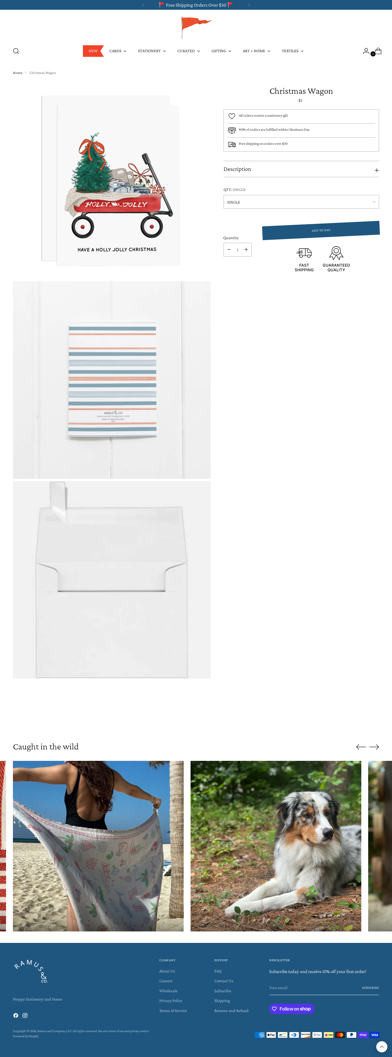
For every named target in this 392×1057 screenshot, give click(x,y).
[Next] (249, 5)
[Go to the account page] (364, 51)
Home (17, 73)
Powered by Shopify (25, 1036)
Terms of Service (173, 1010)
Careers (165, 980)
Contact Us (223, 980)
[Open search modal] (16, 51)
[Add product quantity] (246, 249)
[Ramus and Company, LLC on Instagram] (25, 1016)
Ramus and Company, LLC (55, 1031)
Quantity (231, 237)
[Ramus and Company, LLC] (196, 27)
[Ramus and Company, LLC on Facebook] (16, 1016)
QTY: (235, 189)
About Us (167, 971)
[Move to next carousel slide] (374, 719)
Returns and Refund (231, 1010)
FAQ (218, 971)
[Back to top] (381, 1046)
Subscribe (222, 990)
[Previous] (143, 5)
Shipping (222, 1000)
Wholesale (168, 990)
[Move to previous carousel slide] (361, 719)
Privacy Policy (171, 1000)
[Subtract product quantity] (229, 249)
